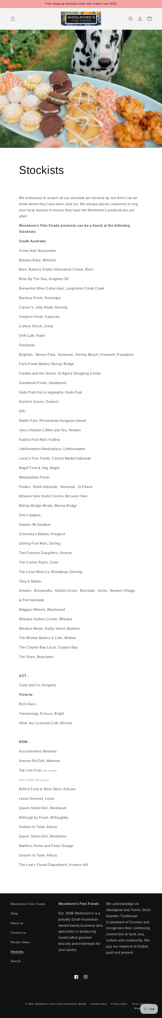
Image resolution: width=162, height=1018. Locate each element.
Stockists (17, 951)
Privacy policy (119, 1004)
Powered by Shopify (74, 1004)
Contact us (18, 932)
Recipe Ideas (20, 942)
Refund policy (99, 1004)
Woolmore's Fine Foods (28, 904)
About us (17, 923)
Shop (14, 913)
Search (16, 961)
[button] (12, 18)
